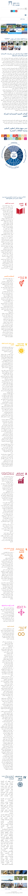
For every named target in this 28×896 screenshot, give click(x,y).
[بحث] (26, 9)
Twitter (14, 11)
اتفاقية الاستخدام (14, 891)
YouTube (16, 11)
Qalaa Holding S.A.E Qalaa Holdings (14, 4)
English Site (12, 11)
